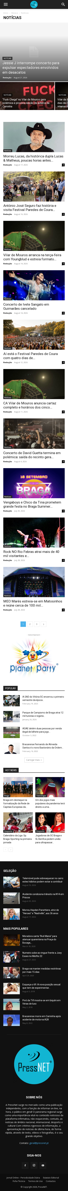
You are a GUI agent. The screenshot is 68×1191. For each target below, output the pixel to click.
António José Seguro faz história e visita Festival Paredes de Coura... (29, 208)
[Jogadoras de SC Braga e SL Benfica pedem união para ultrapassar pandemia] (50, 822)
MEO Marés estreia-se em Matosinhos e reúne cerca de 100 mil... (32, 603)
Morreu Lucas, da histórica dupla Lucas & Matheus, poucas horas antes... (33, 158)
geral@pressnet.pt (39, 1143)
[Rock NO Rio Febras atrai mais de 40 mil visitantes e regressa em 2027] (34, 533)
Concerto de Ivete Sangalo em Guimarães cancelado (26, 306)
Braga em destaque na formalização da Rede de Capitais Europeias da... (16, 803)
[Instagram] (34, 1165)
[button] (5, 4)
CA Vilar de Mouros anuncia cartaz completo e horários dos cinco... (29, 405)
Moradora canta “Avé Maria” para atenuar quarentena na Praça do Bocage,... (39, 939)
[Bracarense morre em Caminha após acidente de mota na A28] (11, 1020)
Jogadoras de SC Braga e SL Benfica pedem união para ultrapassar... (48, 839)
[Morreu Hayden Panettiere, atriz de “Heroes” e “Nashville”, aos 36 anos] (11, 914)
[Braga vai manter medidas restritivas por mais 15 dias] (11, 972)
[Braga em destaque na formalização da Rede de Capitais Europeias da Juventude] (18, 787)
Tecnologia (41, 796)
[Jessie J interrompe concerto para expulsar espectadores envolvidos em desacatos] (34, 52)
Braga (6, 796)
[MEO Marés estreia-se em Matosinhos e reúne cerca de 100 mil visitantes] (34, 582)
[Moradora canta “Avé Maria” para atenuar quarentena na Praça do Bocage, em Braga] (11, 940)
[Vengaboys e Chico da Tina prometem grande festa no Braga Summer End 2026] (34, 483)
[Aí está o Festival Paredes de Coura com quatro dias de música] (34, 335)
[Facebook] (25, 1165)
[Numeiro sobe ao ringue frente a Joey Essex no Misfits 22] (11, 957)
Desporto (8, 831)
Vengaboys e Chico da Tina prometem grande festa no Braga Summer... (32, 504)
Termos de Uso (35, 1181)
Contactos (50, 1181)
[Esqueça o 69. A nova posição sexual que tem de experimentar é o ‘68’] (11, 988)
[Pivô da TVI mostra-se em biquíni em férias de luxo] (11, 1004)
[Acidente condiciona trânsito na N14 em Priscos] (11, 898)
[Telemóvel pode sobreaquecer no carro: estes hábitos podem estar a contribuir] (11, 882)
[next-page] (43, 624)
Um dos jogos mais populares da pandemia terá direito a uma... (50, 803)
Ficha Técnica (19, 1181)
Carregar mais (33, 760)
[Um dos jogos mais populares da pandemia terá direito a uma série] (50, 787)
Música (14, 13)
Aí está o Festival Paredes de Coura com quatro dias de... (30, 356)
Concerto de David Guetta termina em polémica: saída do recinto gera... (32, 455)
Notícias (7, 58)
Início (5, 13)
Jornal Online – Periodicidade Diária (23, 1177)
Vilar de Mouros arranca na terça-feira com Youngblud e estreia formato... (32, 257)
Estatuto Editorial (51, 1177)
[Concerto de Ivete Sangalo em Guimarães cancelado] (34, 285)
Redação (7, 77)
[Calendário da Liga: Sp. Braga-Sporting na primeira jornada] (18, 822)
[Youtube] (43, 1165)
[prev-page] (5, 850)
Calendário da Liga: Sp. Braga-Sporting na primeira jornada (17, 839)
